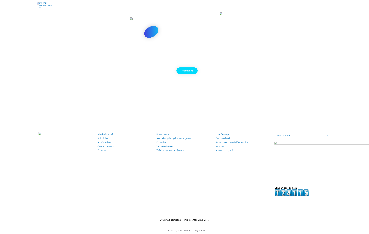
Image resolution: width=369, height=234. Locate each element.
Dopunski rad (222, 138)
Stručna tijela (104, 142)
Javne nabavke (164, 146)
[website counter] (291, 192)
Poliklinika (103, 138)
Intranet (219, 146)
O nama (101, 150)
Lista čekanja (222, 134)
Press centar (163, 134)
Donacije (161, 142)
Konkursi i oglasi (224, 150)
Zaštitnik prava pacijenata (170, 150)
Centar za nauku (106, 146)
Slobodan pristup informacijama (173, 138)
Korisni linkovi (284, 135)
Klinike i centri (105, 134)
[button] (328, 5)
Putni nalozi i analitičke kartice (231, 142)
